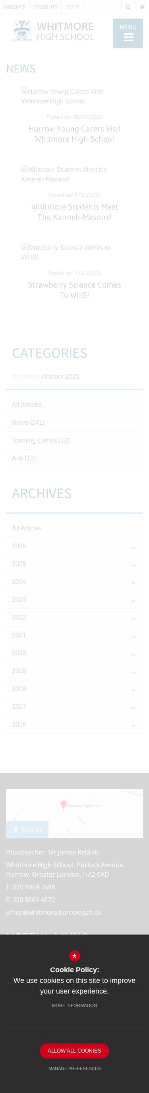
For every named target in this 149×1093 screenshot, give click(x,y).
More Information (74, 1005)
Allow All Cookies (74, 1051)
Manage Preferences (74, 1068)
